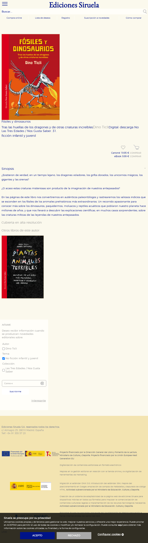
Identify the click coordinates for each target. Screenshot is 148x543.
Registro (65, 18)
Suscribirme (15, 392)
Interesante (38, 401)
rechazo (74, 535)
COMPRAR (135, 153)
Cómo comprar (133, 18)
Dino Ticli (101, 127)
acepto (37, 535)
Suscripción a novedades (96, 18)
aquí (120, 525)
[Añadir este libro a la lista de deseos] (123, 147)
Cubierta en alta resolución (22, 222)
